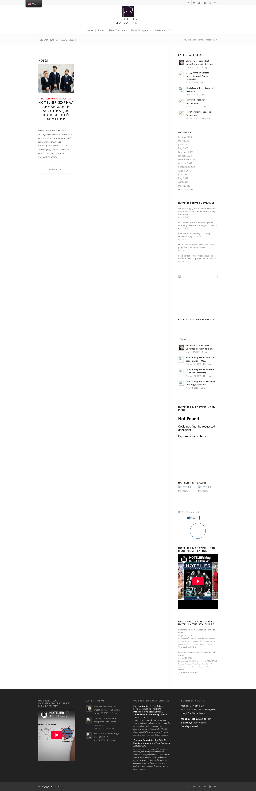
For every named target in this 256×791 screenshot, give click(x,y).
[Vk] (215, 2)
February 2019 (185, 189)
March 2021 (184, 140)
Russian (67, 98)
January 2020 (185, 155)
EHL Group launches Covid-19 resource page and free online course (196, 246)
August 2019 (184, 170)
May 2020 (183, 148)
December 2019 (186, 159)
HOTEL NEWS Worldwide (151, 700)
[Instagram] (199, 2)
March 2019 (184, 185)
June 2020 (183, 144)
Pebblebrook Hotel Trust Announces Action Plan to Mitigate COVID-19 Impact (197, 257)
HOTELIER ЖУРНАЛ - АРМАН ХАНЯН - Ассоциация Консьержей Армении (56, 110)
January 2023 (185, 137)
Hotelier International (196, 203)
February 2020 (185, 152)
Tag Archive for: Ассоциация (57, 40)
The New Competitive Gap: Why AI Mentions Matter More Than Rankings (151, 741)
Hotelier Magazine (51, 98)
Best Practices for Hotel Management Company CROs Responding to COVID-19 (197, 224)
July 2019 (182, 174)
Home (200, 39)
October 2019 (185, 163)
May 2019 (183, 178)
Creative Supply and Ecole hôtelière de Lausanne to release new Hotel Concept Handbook (197, 211)
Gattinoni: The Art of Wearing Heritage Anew (196, 631)
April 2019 (183, 181)
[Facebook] (188, 2)
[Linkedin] (204, 2)
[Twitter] (194, 2)
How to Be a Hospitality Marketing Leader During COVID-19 (194, 235)
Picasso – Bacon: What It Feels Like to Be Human (197, 653)
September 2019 (186, 166)
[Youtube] (209, 2)
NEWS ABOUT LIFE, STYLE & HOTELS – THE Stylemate (196, 623)
